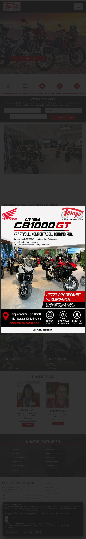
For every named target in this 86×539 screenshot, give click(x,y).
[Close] (82, 208)
